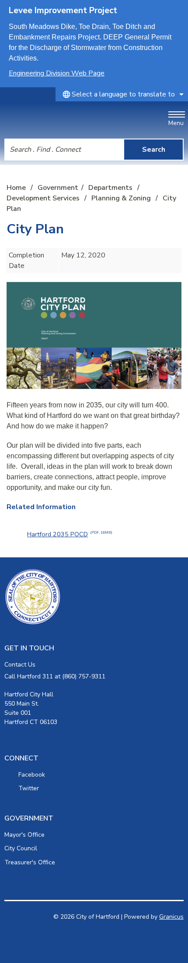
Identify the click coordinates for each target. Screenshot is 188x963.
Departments (111, 188)
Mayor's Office (24, 835)
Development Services (44, 198)
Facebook (31, 774)
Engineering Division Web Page (56, 73)
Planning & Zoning (122, 198)
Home (16, 188)
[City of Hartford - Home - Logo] (48, 118)
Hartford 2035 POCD (69, 534)
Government (58, 188)
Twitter (28, 788)
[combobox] (122, 94)
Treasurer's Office (29, 862)
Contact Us (19, 664)
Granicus (171, 917)
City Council (20, 848)
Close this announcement (177, 9)
